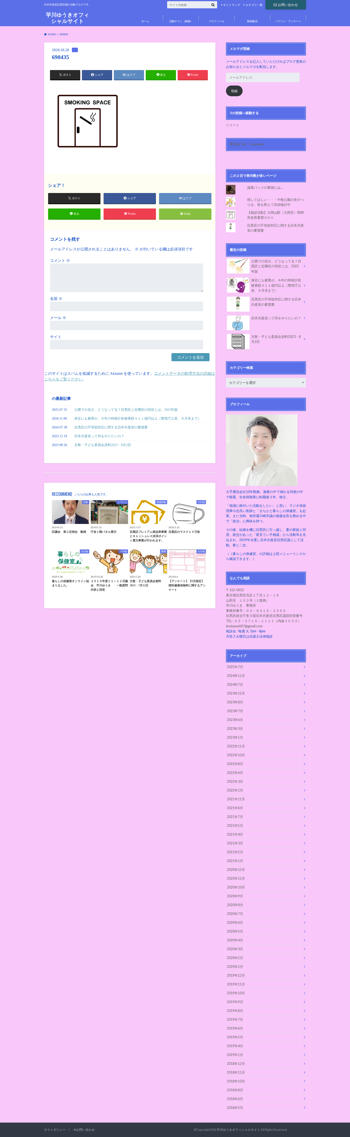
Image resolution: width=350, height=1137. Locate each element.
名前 (56, 299)
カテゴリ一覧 (254, 5)
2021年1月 (235, 861)
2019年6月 (235, 1028)
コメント (60, 261)
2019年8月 (235, 1011)
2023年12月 (236, 693)
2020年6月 (235, 922)
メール (58, 318)
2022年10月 (236, 755)
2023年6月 (235, 720)
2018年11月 (236, 1072)
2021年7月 (235, 817)
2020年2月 (235, 958)
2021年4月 (235, 834)
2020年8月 (235, 905)
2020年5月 (235, 931)
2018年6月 (235, 1099)
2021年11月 (236, 799)
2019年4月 (235, 1046)
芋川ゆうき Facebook (247, 144)
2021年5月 (235, 825)
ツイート (232, 125)
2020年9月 (235, 896)
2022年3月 (235, 781)
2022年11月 (236, 746)
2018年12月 (236, 1063)
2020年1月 (235, 966)
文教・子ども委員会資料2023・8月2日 (102, 445)
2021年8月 (235, 808)
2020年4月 (235, 940)
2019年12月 (236, 975)
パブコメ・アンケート (288, 21)
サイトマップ (231, 5)
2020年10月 (236, 887)
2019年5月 (235, 1037)
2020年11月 (236, 878)
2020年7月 (235, 914)
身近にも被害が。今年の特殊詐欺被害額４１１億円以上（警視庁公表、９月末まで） (137, 418)
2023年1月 (235, 737)
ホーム (145, 21)
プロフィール (217, 21)
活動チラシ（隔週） (181, 21)
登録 (234, 91)
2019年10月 (236, 993)
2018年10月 (236, 1081)
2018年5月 (235, 1108)
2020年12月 (236, 870)
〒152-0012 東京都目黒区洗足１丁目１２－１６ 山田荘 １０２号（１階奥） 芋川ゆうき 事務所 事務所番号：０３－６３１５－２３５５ (256, 600)
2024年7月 (235, 684)
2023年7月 (235, 711)
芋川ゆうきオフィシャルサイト (67, 17)
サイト (55, 337)
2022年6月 (235, 773)
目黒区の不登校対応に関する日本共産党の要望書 (111, 427)
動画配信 (252, 21)
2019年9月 (235, 1002)
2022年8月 (235, 764)
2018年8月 (235, 1090)
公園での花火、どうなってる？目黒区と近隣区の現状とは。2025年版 (126, 409)
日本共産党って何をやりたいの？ (99, 436)
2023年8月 (235, 702)
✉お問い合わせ (84, 1130)
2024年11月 (236, 676)
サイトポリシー (55, 1130)
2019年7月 (235, 1019)
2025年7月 (235, 667)
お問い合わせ (288, 5)
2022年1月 (235, 790)
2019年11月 (236, 984)
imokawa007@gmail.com (244, 626)
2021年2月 (235, 852)
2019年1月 (235, 1055)
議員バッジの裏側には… (265, 187)
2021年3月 (235, 843)
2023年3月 (235, 728)
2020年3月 (235, 949)
